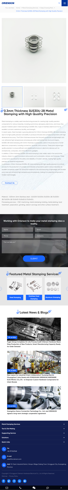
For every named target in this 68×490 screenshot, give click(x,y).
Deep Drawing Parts (46, 8)
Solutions (5, 438)
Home (18, 8)
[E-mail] (7, 488)
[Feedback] (47, 488)
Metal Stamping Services (30, 8)
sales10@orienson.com (14, 457)
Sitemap (4, 476)
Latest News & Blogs (34, 312)
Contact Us (9, 183)
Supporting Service (9, 433)
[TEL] (20, 488)
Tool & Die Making (8, 429)
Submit (34, 258)
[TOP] (61, 488)
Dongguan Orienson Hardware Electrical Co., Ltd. (28, 473)
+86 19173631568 (12, 449)
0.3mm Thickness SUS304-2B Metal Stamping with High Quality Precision (39, 11)
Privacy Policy (13, 476)
